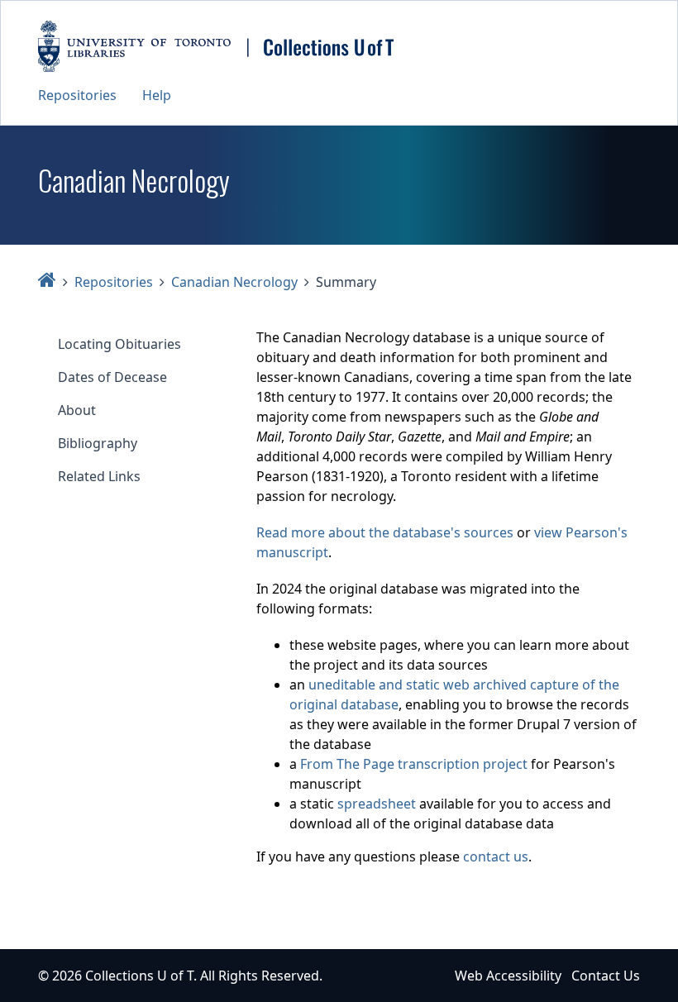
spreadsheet (376, 803)
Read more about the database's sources (384, 532)
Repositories (77, 95)
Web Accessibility (508, 975)
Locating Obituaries (119, 344)
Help (156, 95)
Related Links (99, 476)
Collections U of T (139, 975)
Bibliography (97, 443)
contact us (495, 856)
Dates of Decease (112, 377)
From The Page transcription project (414, 764)
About (77, 410)
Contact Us (605, 975)
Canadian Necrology (234, 282)
